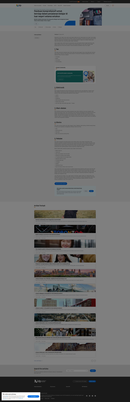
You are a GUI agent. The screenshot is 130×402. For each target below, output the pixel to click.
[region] (21, 396)
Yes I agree (33, 396)
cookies (6, 395)
